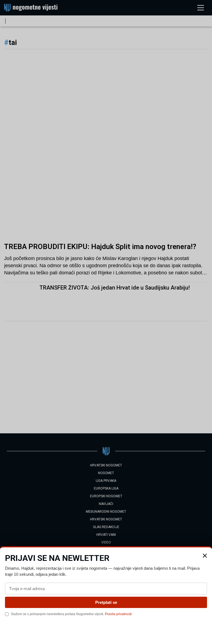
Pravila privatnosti (118, 614)
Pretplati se (106, 602)
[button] (204, 555)
